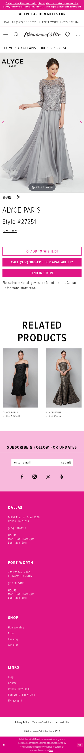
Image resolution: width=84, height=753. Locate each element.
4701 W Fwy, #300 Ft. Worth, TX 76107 (20, 574)
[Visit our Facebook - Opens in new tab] (22, 477)
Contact (12, 683)
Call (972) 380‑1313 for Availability (42, 262)
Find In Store (42, 273)
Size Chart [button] (10, 230)
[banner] (42, 34)
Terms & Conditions (42, 722)
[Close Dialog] (4, 745)
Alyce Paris (27, 47)
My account (15, 700)
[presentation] (22, 377)
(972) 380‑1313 (17, 528)
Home (8, 47)
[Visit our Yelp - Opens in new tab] (61, 477)
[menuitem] (42, 14)
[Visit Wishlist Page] (67, 34)
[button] (5, 34)
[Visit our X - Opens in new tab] (48, 477)
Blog (10, 677)
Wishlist (13, 645)
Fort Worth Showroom (21, 695)
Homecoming (16, 627)
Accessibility (62, 722)
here (51, 750)
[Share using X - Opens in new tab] (18, 197)
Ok (80, 744)
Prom (11, 633)
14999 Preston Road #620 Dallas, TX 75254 (24, 519)
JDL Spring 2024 (53, 47)
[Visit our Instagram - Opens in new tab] (34, 476)
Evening (13, 639)
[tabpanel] (42, 122)
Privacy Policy (22, 722)
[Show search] (16, 34)
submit (66, 462)
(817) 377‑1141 (16, 583)
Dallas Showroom (19, 689)
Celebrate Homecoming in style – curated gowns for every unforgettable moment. (40, 5)
